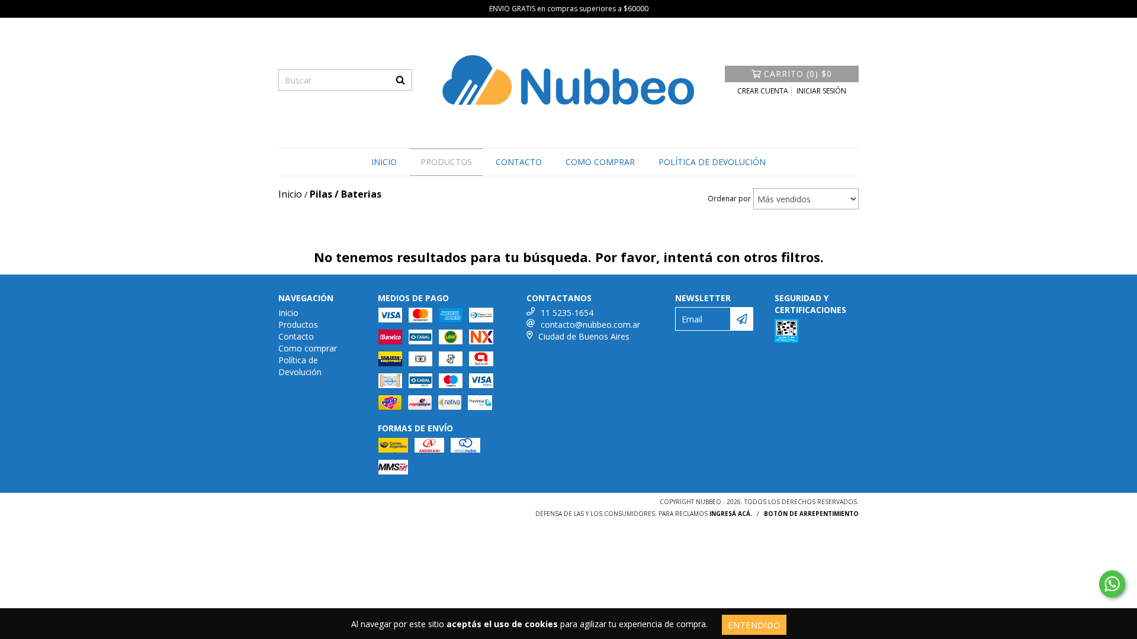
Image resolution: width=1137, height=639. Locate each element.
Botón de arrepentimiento (811, 513)
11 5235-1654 (567, 312)
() (798, 73)
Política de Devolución (712, 161)
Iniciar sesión (821, 91)
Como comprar (600, 161)
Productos (446, 161)
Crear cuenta (762, 91)
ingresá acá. (730, 513)
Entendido (754, 625)
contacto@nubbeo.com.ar (590, 324)
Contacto (519, 161)
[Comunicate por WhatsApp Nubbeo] (1112, 584)
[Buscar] (400, 80)
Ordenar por (729, 198)
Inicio (384, 161)
